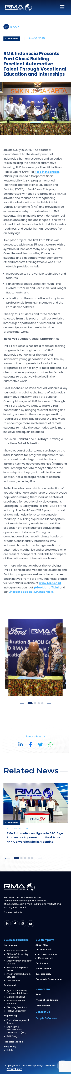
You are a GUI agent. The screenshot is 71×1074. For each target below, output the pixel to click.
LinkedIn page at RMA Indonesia (31, 592)
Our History (42, 963)
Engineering (10, 1015)
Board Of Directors (47, 954)
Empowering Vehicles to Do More (19, 962)
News (38, 994)
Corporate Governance (49, 979)
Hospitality (10, 1046)
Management (45, 958)
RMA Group (30, 1065)
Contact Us (43, 1012)
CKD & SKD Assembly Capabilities (17, 956)
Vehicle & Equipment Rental (17, 969)
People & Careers (46, 1018)
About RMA (42, 945)
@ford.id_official (46, 587)
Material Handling (16, 997)
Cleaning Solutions (17, 1007)
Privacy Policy (14, 1068)
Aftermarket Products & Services (19, 975)
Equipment (10, 985)
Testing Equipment (16, 1011)
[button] (22, 703)
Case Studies (43, 1005)
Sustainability (43, 973)
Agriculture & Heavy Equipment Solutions (17, 992)
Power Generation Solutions (16, 1002)
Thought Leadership (47, 999)
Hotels (10, 1050)
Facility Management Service (18, 1022)
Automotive (10, 945)
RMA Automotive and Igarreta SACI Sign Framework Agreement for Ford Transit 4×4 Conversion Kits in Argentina (35, 837)
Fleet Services (14, 980)
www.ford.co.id (50, 583)
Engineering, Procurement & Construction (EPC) (16, 1030)
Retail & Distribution (17, 950)
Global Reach (43, 968)
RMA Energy (13, 1036)
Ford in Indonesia (46, 172)
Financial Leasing (13, 1041)
